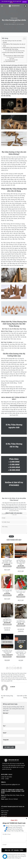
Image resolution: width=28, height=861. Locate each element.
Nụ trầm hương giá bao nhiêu (18, 679)
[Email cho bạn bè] (15, 668)
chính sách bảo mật (11, 856)
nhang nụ (3, 676)
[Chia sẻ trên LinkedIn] (18, 668)
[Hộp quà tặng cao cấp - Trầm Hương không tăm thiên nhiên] (21, 550)
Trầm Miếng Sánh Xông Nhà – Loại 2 (7, 620)
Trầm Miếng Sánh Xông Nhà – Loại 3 (20, 621)
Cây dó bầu (4, 814)
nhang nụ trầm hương (18, 676)
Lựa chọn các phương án (7, 628)
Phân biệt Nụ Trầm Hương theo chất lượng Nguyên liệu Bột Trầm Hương (14, 48)
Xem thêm (24, 1)
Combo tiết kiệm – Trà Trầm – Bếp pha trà (21, 652)
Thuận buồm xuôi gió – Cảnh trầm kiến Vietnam (7, 652)
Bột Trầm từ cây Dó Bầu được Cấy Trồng (16, 50)
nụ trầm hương (7, 677)
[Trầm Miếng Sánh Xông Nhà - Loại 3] (21, 611)
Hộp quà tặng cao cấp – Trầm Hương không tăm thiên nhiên (20, 562)
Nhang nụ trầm (9, 676)
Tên (4, 725)
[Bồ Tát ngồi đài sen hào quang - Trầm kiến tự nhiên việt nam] (7, 550)
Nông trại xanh (5, 810)
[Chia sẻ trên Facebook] (10, 668)
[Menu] (2, 6)
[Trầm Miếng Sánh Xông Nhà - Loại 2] (7, 610)
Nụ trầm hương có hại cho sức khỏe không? (12, 41)
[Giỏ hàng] (25, 6)
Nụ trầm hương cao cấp (16, 677)
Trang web (6, 739)
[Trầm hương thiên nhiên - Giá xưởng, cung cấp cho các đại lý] (14, 6)
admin (22, 24)
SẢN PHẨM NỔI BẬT (10, 61)
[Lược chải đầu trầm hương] (7, 581)
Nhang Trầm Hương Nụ (15, 827)
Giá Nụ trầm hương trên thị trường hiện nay (13, 53)
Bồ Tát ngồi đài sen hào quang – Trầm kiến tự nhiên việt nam (7, 562)
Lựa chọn (21, 660)
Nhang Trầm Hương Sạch (15, 829)
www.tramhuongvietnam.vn (9, 411)
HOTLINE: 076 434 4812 (12, 59)
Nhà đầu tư (4, 816)
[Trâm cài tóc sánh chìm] (21, 582)
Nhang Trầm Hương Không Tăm (15, 825)
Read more (7, 660)
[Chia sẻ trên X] (12, 668)
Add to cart (7, 569)
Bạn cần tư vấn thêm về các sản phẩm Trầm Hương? (16, 58)
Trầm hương (14, 18)
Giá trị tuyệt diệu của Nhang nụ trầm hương (14, 674)
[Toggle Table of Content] (23, 38)
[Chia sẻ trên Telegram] (20, 668)
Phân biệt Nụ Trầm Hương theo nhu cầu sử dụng (14, 44)
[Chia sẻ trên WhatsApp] (7, 668)
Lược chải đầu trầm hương (7, 591)
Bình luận (6, 713)
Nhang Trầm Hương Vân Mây (15, 831)
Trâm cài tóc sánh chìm (20, 592)
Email (5, 732)
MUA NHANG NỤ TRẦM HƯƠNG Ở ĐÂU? (14, 55)
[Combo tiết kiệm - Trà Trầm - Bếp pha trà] (21, 642)
